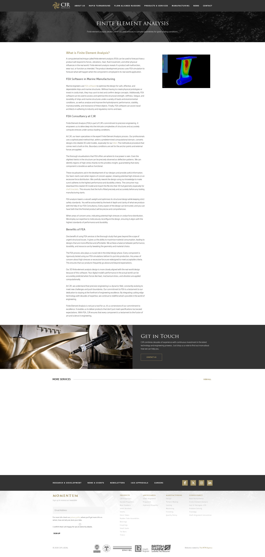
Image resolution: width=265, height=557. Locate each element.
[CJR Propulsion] (61, 6)
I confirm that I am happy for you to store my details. (72, 527)
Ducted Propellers (127, 502)
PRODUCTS (125, 495)
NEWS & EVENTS (96, 483)
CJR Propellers (125, 499)
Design (168, 499)
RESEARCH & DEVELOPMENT (67, 483)
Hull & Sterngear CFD (197, 505)
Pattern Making (172, 502)
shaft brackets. (72, 189)
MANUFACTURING (174, 495)
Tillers (122, 535)
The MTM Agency (205, 548)
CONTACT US (151, 357)
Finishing (169, 512)
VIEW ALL (207, 379)
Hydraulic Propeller (150, 505)
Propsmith (147, 502)
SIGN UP (57, 533)
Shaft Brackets (126, 508)
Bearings (123, 522)
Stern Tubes (124, 515)
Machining (170, 508)
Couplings (124, 525)
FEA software (91, 86)
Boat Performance (196, 499)
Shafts (122, 512)
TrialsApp (193, 512)
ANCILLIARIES (149, 495)
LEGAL (65, 548)
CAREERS (158, 483)
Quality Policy (171, 515)
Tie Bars (123, 532)
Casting (169, 505)
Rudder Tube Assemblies (129, 518)
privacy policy (76, 517)
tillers (115, 143)
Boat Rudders (125, 505)
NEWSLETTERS (117, 483)
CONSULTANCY (196, 495)
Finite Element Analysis (198, 502)
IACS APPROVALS (139, 483)
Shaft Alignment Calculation (200, 515)
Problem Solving (195, 508)
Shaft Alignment (149, 499)
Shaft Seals (124, 528)
